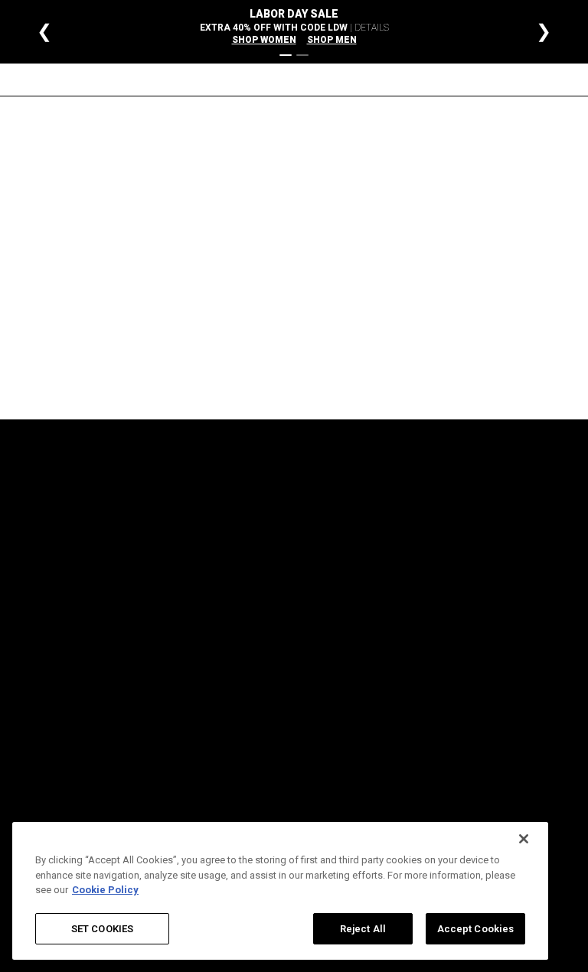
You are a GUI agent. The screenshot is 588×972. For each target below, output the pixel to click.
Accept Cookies (475, 928)
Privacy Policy (421, 515)
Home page (253, 316)
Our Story (325, 542)
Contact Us (244, 637)
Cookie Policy (420, 637)
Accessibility (333, 569)
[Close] (524, 839)
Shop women (264, 39)
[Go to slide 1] (285, 55)
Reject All (363, 928)
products (420, 316)
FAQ (228, 515)
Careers (323, 515)
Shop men (332, 39)
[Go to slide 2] (302, 55)
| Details (369, 27)
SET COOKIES (102, 928)
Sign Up (164, 600)
